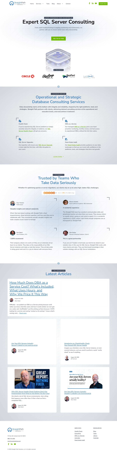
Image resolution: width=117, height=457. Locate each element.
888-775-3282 (11, 438)
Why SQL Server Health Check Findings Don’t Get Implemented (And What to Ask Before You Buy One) (30, 393)
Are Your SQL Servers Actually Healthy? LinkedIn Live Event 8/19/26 (77, 393)
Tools (48, 4)
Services (38, 4)
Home (32, 4)
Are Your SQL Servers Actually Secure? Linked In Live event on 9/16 (24, 344)
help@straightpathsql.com (14, 441)
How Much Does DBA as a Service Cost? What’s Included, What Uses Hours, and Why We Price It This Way (32, 288)
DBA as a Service (79, 436)
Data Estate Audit (80, 440)
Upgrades (77, 438)
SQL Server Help (58, 38)
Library (95, 436)
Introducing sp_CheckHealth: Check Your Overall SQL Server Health (76, 344)
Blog (53, 4)
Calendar (96, 438)
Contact (68, 4)
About (59, 4)
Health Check (103, 3)
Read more (23, 313)
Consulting (78, 433)
